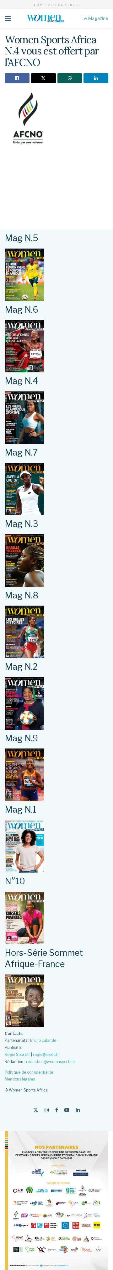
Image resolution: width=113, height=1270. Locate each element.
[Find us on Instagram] (47, 1110)
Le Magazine (94, 18)
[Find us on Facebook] (56, 1110)
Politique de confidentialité (29, 1072)
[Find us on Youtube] (66, 1110)
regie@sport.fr (46, 1054)
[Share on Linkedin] (95, 78)
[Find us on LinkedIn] (78, 1110)
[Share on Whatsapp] (69, 78)
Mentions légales (20, 1079)
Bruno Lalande (43, 1040)
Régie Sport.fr (17, 1054)
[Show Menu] (8, 18)
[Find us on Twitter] (35, 1110)
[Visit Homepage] (46, 18)
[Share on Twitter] (43, 78)
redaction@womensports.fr (50, 1061)
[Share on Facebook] (17, 78)
